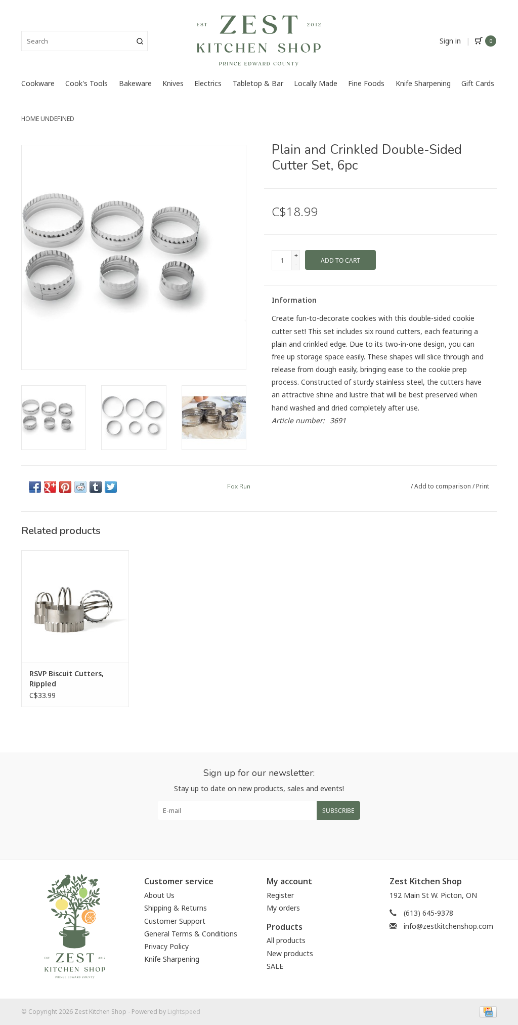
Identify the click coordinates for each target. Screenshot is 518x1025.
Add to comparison (443, 486)
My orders (283, 908)
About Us (159, 895)
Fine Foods (366, 83)
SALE (275, 966)
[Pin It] (65, 487)
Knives (173, 83)
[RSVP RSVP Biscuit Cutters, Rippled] (75, 606)
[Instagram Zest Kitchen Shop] (268, 836)
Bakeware (135, 83)
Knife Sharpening (423, 83)
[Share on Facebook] (35, 487)
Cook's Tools (86, 83)
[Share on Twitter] (111, 487)
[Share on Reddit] (80, 487)
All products (286, 940)
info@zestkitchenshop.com (448, 926)
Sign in (450, 41)
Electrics (208, 83)
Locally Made (315, 83)
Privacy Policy (166, 946)
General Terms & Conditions (190, 933)
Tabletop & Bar (258, 83)
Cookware (38, 83)
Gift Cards (477, 83)
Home (30, 118)
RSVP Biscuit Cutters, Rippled (66, 678)
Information (294, 300)
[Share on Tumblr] (96, 487)
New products (290, 953)
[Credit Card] (486, 1011)
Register (280, 895)
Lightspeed (183, 1011)
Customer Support (174, 921)
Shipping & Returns (175, 908)
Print (482, 486)
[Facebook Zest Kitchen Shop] (250, 836)
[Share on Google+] (50, 487)
